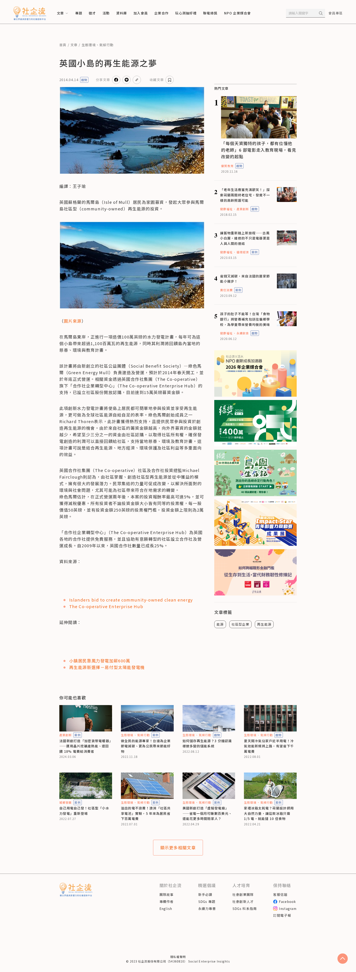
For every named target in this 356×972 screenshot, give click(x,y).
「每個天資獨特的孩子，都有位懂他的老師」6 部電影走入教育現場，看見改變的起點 (258, 149)
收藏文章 (157, 79)
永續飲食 (243, 333)
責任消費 (226, 290)
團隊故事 (166, 894)
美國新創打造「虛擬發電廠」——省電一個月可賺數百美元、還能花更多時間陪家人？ (207, 813)
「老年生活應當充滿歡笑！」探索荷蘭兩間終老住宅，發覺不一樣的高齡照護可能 (245, 195)
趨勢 (84, 80)
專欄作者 (166, 901)
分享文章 (103, 79)
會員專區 (335, 13)
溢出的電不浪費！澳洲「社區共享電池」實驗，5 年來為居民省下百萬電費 (146, 813)
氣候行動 (106, 44)
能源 (220, 624)
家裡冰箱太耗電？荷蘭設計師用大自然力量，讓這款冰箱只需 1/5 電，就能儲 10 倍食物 (269, 813)
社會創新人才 (243, 901)
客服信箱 (280, 894)
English (165, 908)
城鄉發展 (65, 802)
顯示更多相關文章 (178, 847)
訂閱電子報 (282, 915)
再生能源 (264, 624)
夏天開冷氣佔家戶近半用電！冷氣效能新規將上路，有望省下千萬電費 (269, 746)
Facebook (287, 901)
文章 (74, 44)
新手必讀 (205, 894)
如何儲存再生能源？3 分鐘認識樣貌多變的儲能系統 (207, 743)
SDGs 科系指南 (244, 908)
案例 (255, 252)
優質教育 (227, 166)
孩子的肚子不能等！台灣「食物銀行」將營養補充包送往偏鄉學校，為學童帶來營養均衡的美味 (245, 319)
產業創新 (243, 209)
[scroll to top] (342, 958)
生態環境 (89, 44)
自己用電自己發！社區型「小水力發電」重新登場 (84, 811)
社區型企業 (240, 624)
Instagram (288, 908)
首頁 (63, 44)
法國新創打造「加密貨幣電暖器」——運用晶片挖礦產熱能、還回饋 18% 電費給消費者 (85, 746)
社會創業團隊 (243, 894)
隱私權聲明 (178, 957)
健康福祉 (226, 209)
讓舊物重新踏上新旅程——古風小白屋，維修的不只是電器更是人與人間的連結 (245, 238)
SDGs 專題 (206, 901)
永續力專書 (207, 908)
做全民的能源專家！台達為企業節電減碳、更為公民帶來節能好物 (146, 746)
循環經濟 (243, 252)
